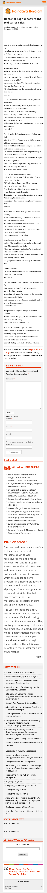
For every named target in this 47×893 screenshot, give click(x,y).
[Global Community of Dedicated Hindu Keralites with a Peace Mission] (23, 14)
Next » (39, 656)
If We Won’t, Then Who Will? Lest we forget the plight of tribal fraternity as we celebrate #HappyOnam (23, 768)
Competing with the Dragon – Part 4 (20, 786)
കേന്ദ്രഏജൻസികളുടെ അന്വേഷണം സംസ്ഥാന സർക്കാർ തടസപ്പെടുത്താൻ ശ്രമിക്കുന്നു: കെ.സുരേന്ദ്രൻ (25, 515)
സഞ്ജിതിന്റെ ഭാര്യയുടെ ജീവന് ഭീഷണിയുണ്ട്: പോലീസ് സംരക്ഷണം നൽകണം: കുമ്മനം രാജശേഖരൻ (23, 493)
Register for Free (35, 349)
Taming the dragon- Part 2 (16, 794)
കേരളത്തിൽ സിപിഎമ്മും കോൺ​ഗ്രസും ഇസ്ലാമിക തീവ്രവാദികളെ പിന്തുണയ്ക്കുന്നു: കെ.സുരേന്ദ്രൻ (22, 722)
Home (20, 882)
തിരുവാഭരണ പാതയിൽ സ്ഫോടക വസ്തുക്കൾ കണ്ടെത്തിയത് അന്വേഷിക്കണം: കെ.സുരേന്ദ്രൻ (22, 478)
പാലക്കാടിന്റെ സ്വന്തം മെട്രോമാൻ (23, 508)
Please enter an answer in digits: (19, 442)
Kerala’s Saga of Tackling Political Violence (25, 499)
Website (9, 434)
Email (9, 426)
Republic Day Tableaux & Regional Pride (21, 703)
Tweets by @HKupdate (11, 823)
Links (26, 882)
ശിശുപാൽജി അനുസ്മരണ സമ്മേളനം (21, 676)
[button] (44, 2)
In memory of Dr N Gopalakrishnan (19, 672)
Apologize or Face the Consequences (20, 762)
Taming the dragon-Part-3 (16, 790)
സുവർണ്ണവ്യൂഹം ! (13, 781)
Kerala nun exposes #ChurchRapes (22, 521)
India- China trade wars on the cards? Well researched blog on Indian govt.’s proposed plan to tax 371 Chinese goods (23, 800)
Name (9, 419)
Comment (10, 379)
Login (8, 352)
